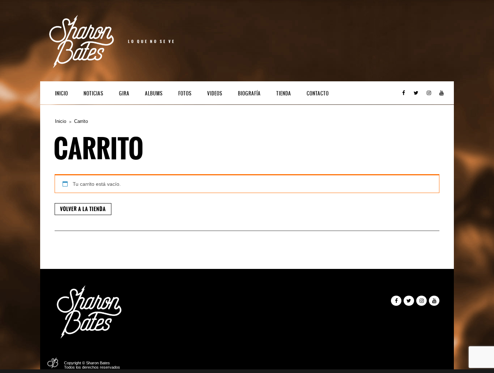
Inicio (61, 93)
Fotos (185, 93)
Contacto (318, 93)
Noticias (93, 93)
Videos (214, 93)
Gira (124, 93)
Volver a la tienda (83, 209)
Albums (154, 93)
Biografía (249, 93)
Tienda (283, 93)
